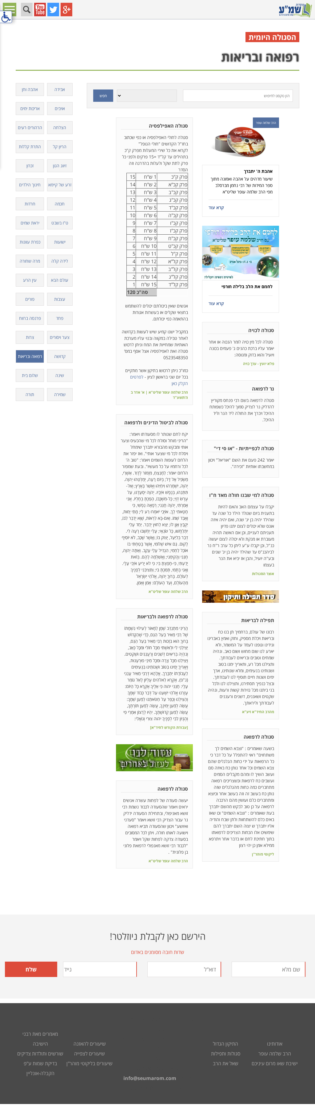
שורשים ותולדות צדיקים (40, 1053)
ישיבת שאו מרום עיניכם (275, 1063)
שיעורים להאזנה (90, 1043)
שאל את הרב (225, 1063)
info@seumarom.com (149, 1078)
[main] (157, 475)
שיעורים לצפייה (89, 1053)
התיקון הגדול (225, 1043)
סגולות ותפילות (225, 1053)
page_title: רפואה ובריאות (157, 554)
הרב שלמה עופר (274, 1053)
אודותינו (274, 1043)
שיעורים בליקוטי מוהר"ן (89, 1063)
